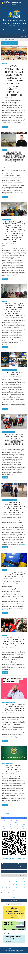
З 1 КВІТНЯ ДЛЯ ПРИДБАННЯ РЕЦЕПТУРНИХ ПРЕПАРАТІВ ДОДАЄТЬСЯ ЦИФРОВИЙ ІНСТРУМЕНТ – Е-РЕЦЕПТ (14, 708)
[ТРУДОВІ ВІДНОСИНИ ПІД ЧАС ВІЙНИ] (14, 353)
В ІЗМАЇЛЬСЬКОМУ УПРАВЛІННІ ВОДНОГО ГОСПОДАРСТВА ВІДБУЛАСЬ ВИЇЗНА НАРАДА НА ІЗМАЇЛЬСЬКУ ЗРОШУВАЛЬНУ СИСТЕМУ (14, 507)
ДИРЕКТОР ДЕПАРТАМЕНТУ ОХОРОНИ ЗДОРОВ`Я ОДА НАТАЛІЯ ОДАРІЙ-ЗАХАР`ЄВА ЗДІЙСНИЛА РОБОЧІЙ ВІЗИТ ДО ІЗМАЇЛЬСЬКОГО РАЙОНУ (14, 439)
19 (24, 884)
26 (24, 887)
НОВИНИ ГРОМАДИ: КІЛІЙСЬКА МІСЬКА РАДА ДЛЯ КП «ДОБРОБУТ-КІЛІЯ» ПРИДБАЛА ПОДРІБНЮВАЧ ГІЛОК (14, 642)
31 (16, 890)
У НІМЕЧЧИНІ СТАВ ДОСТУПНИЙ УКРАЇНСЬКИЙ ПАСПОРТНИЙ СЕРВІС (14, 574)
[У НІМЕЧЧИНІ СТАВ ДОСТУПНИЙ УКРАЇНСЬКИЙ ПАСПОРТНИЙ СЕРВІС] (14, 553)
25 (20, 887)
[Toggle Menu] (25, 871)
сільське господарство (12, 369)
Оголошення (10, 763)
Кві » (14, 897)
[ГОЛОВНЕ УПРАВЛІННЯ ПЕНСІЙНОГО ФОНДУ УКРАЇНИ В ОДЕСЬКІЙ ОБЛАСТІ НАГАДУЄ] (14, 747)
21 (6, 887)
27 (2, 890)
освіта (9, 219)
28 (6, 890)
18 (20, 884)
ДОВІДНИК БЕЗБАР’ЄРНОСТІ (14, 859)
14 (6, 884)
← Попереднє (5, 813)
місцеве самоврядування (19, 243)
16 (13, 884)
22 (9, 887)
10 (16, 881)
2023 (6, 39)
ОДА (15, 163)
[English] (13, 4)
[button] (22, 36)
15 (9, 884)
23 (13, 887)
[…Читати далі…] (21, 124)
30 (13, 890)
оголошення (16, 773)
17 (16, 884)
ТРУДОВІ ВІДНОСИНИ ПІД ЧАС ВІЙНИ (14, 373)
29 (9, 890)
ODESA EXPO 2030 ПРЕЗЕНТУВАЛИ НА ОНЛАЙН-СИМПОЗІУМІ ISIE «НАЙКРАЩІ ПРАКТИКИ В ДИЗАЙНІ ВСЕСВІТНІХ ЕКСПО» (14, 157)
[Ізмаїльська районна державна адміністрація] (3, 30)
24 (16, 887)
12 (24, 881)
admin (11, 97)
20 (2, 887)
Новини (4, 63)
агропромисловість (17, 376)
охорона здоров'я (11, 431)
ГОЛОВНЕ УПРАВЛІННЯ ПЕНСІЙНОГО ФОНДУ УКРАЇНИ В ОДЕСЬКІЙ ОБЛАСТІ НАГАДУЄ (14, 769)
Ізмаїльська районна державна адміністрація (14, 21)
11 (20, 881)
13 (2, 884)
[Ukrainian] (15, 4)
